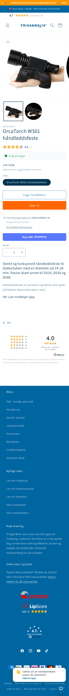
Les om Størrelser (16, 496)
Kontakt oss (13, 409)
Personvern (13, 433)
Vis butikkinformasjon (19, 227)
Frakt (20, 169)
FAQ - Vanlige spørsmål (19, 401)
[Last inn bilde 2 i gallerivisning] (34, 111)
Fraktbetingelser (16, 449)
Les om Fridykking (17, 480)
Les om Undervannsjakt (20, 488)
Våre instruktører (16, 505)
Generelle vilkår (15, 458)
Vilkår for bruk (13, 689)
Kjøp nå (34, 205)
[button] (34, 15)
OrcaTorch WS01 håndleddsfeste (27, 182)
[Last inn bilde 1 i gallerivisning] (13, 111)
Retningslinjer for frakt (35, 689)
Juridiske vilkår (15, 425)
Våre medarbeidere (17, 513)
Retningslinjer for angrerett (28, 683)
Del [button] (9, 322)
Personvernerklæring (55, 683)
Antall (6, 245)
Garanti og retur (15, 417)
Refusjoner (12, 441)
